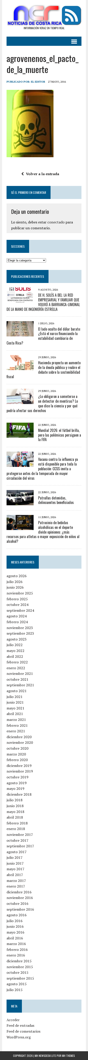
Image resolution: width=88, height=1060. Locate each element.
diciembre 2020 (19, 736)
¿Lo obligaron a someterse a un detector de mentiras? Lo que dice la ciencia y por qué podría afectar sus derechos (42, 403)
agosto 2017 (17, 851)
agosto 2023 (17, 639)
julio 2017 (15, 857)
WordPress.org (19, 1037)
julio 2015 (15, 989)
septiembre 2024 (20, 610)
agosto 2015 (17, 983)
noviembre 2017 (20, 834)
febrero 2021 (17, 725)
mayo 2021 (15, 708)
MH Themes (68, 1056)
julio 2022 (15, 644)
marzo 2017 (16, 880)
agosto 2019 (17, 782)
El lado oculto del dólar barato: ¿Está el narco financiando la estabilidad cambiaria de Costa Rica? (44, 336)
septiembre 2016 (20, 909)
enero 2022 (16, 667)
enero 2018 (16, 828)
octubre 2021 (17, 679)
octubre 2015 (17, 972)
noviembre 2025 (20, 593)
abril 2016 (15, 938)
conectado (56, 222)
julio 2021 (15, 696)
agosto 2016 (17, 914)
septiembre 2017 (20, 846)
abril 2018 (15, 817)
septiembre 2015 (20, 978)
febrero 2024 (17, 621)
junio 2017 (15, 863)
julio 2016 (15, 920)
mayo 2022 (15, 650)
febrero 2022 (17, 662)
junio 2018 (15, 805)
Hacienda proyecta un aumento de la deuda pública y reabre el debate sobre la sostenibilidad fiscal (44, 369)
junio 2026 (15, 587)
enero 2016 (16, 955)
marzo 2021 (16, 719)
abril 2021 (15, 713)
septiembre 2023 (20, 633)
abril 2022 (15, 656)
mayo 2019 (15, 788)
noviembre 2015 (20, 966)
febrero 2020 (17, 759)
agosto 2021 (17, 690)
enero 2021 (16, 731)
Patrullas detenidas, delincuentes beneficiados (56, 500)
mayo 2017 (15, 868)
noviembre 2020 (20, 742)
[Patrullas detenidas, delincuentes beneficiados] (20, 502)
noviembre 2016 (20, 897)
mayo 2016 (15, 932)
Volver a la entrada (42, 173)
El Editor (38, 81)
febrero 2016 (17, 949)
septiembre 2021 (20, 684)
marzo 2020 (16, 754)
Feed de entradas (20, 1025)
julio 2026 (15, 581)
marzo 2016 (16, 943)
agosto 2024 (17, 616)
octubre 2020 (17, 748)
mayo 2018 (15, 811)
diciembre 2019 (19, 765)
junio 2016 (15, 926)
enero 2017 (16, 886)
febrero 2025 (17, 598)
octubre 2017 (17, 840)
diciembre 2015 (19, 960)
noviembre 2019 (20, 771)
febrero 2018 (17, 823)
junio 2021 (15, 702)
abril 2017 (15, 874)
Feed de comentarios (23, 1031)
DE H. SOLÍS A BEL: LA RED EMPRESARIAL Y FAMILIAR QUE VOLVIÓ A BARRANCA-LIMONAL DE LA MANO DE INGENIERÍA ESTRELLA (43, 302)
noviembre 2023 (20, 627)
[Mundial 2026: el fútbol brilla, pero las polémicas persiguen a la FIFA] (20, 434)
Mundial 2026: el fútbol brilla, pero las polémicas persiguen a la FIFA (59, 435)
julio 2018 (15, 799)
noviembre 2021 (20, 673)
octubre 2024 (17, 604)
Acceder (13, 1019)
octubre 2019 (17, 777)
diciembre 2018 (19, 794)
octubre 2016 (17, 903)
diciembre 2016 (19, 892)
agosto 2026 (17, 575)
